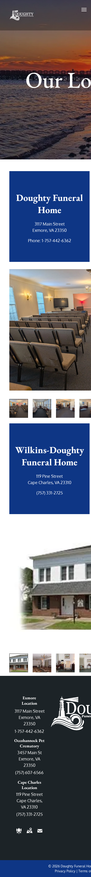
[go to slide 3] (65, 408)
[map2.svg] (29, 833)
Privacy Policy (65, 871)
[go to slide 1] (18, 408)
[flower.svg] (19, 833)
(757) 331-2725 (49, 492)
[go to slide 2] (42, 408)
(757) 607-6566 (29, 772)
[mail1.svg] (40, 833)
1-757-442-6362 (56, 240)
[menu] (84, 9)
